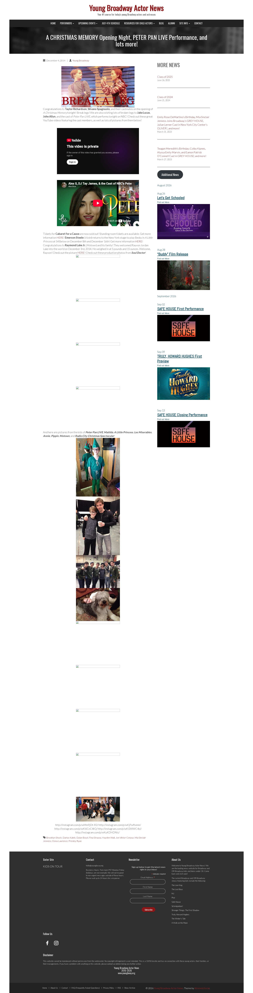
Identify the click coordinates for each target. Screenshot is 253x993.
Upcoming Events (87, 23)
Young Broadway (80, 60)
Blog (161, 23)
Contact (198, 23)
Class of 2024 (165, 97)
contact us (111, 964)
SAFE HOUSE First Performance (180, 308)
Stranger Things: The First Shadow (185, 910)
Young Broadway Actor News (126, 7)
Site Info (183, 23)
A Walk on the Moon (180, 923)
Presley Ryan (75, 841)
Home (53, 23)
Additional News (170, 174)
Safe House (176, 902)
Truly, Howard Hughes (180, 914)
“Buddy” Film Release (172, 254)
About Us (54, 988)
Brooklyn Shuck (54, 837)
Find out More (163, 202)
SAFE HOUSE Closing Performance (182, 414)
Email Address (148, 877)
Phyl (173, 897)
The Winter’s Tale (179, 918)
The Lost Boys (177, 889)
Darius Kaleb (69, 837)
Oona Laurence (60, 841)
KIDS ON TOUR (53, 866)
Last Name (147, 896)
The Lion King (177, 885)
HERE (60, 237)
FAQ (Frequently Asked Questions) (85, 988)
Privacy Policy (108, 988)
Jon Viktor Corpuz (125, 837)
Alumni (171, 23)
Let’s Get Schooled (170, 197)
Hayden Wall (108, 837)
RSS (119, 988)
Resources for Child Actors (138, 23)
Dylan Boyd (82, 837)
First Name (148, 887)
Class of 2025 (165, 76)
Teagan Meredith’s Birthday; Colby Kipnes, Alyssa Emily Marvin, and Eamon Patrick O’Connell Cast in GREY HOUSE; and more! (181, 152)
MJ (173, 893)
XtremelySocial (202, 988)
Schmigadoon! (177, 906)
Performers (66, 23)
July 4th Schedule (111, 23)
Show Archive (129, 988)
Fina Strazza (95, 837)
